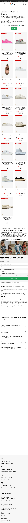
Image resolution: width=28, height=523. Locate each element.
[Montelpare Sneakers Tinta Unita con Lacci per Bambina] (21, 96)
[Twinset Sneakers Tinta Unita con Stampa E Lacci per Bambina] (7, 96)
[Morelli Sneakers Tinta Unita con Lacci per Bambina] (7, 124)
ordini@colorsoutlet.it (6, 509)
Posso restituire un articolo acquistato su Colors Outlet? (12, 331)
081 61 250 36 (4, 502)
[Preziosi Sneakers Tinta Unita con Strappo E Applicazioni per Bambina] (7, 69)
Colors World (4, 518)
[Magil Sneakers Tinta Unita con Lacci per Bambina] (21, 151)
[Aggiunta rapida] (2, 49)
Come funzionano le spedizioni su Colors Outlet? (11, 326)
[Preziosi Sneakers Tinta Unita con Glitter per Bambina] (7, 206)
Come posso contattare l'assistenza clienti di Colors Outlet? (12, 337)
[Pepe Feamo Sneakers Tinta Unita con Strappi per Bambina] (7, 151)
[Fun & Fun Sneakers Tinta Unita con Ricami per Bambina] (21, 179)
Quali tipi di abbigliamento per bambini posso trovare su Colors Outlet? (13, 342)
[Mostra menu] (1, 4)
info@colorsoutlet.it (5, 505)
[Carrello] (26, 4)
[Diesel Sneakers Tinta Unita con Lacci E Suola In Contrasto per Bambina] (7, 41)
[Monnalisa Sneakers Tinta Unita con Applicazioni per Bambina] (21, 41)
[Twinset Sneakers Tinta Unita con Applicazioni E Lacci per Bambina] (21, 69)
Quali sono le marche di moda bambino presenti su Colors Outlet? (11, 348)
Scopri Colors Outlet (5, 515)
